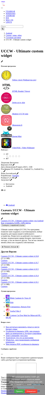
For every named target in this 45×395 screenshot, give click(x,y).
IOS (7, 18)
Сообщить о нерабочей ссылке (13, 225)
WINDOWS (10, 13)
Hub (11, 302)
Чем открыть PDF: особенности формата (22, 344)
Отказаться (31, 391)
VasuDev (15, 176)
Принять (19, 391)
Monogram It (17, 125)
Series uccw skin (18, 103)
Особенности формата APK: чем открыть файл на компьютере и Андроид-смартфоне (23, 332)
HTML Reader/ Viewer (21, 91)
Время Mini (16, 136)
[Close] (2, 354)
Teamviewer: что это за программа (19, 338)
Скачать (4, 260)
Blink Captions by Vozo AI (20, 298)
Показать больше (10, 247)
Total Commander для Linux (17, 336)
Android (11, 205)
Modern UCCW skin (20, 114)
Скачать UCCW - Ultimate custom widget (20, 256)
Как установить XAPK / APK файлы (16, 223)
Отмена (4, 380)
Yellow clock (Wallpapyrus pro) (24, 80)
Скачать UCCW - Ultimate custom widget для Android (22, 221)
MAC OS (9, 20)
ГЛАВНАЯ (10, 11)
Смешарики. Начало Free (20, 307)
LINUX (9, 22)
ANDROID (10, 16)
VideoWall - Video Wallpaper (23, 148)
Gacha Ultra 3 (15, 311)
